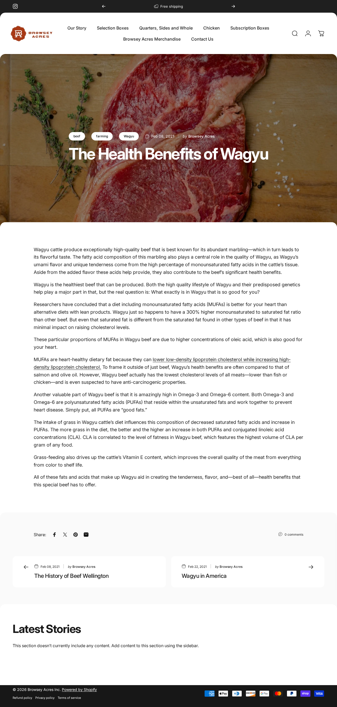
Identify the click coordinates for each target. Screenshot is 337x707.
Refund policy (22, 698)
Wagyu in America (204, 575)
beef (76, 136)
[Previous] (104, 6)
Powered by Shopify (79, 689)
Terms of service (69, 698)
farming (102, 136)
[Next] (233, 6)
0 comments (294, 534)
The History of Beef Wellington (71, 575)
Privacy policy (44, 698)
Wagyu (129, 136)
